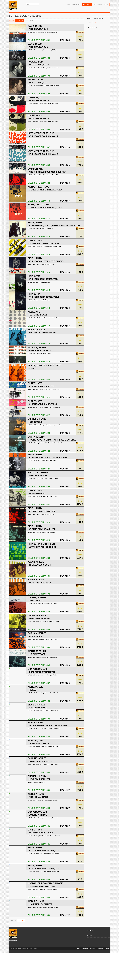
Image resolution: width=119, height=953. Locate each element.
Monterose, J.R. (37, 651)
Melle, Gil (34, 311)
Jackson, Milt (36, 168)
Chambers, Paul (37, 615)
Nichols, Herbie (37, 347)
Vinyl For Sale (76, 4)
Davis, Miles (35, 25)
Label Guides (97, 4)
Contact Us (89, 935)
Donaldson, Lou (37, 668)
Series (95, 22)
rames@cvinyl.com (13, 940)
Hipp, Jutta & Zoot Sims (41, 543)
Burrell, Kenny (37, 418)
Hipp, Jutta (34, 275)
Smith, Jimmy (35, 222)
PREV (11, 920)
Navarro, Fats (36, 561)
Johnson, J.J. (35, 97)
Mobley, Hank (36, 722)
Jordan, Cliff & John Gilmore (45, 883)
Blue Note (93, 27)
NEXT (23, 920)
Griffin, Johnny (37, 597)
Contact (106, 4)
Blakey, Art (35, 383)
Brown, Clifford (38, 472)
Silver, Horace (36, 329)
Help (100, 22)
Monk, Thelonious (38, 186)
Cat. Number (19, 20)
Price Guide (86, 4)
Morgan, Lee (35, 686)
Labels (89, 22)
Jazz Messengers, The (41, 133)
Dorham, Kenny (37, 436)
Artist (26, 20)
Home (68, 4)
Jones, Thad (35, 240)
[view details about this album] (17, 33)
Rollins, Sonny (37, 758)
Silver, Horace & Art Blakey (45, 365)
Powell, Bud (35, 61)
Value (31, 20)
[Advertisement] (99, 56)
